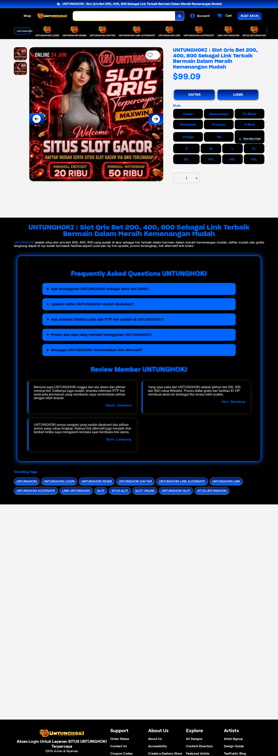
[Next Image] (156, 119)
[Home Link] (52, 16)
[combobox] (124, 16)
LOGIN (238, 94)
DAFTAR (194, 94)
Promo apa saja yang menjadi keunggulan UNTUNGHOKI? (101, 335)
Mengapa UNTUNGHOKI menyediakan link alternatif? (97, 350)
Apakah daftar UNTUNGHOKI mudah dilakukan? (92, 304)
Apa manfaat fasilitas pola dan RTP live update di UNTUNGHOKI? (107, 319)
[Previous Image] (36, 119)
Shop (27, 16)
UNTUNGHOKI (24, 242)
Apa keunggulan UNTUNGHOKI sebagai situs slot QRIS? (100, 289)
